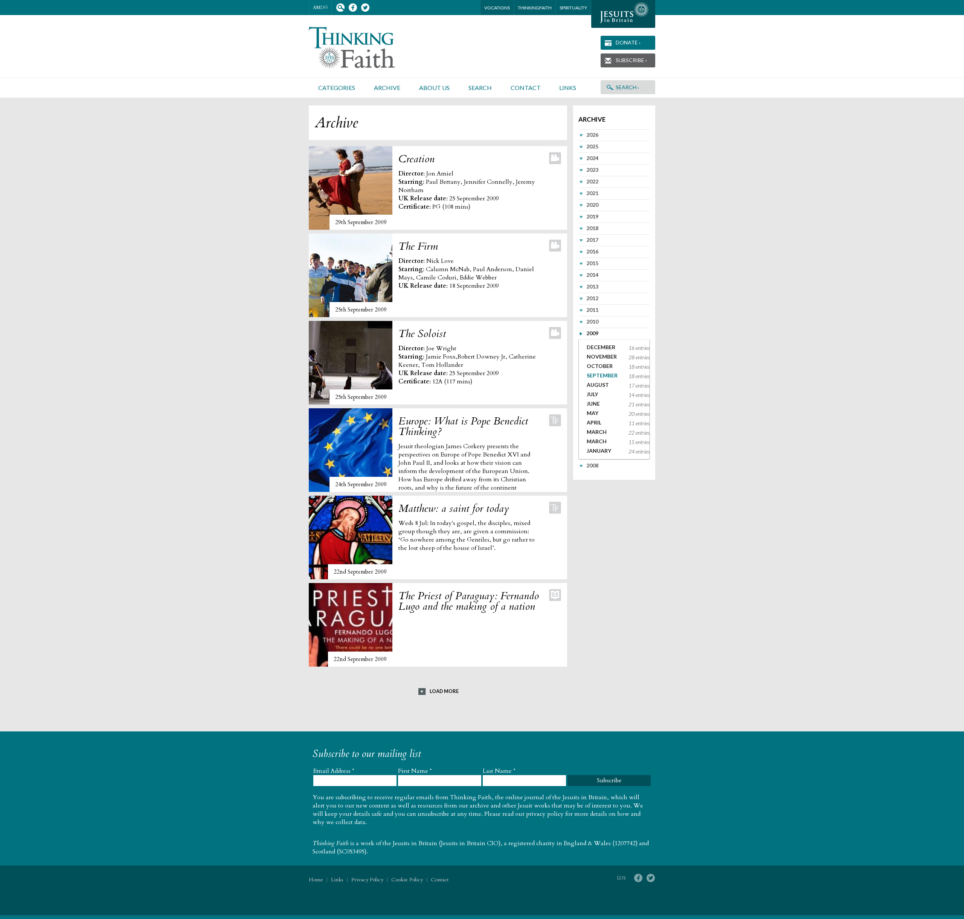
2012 (592, 298)
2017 (592, 240)
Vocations (497, 8)
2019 (592, 216)
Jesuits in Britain (415, 843)
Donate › (628, 42)
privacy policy (545, 814)
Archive (387, 87)
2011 (592, 310)
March (597, 432)
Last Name (499, 771)
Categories (336, 87)
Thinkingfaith (535, 8)
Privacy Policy (367, 879)
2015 (592, 263)
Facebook (352, 7)
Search (340, 7)
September (602, 375)
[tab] (614, 134)
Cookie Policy (407, 879)
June (593, 403)
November (602, 356)
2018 (592, 228)
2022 (592, 181)
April (594, 422)
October (600, 366)
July (592, 394)
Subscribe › (631, 60)
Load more (444, 691)
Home (316, 879)
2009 (592, 333)
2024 (592, 158)
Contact (526, 87)
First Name (415, 771)
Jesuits (623, 14)
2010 (592, 321)
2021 (592, 193)
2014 (592, 275)
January (599, 450)
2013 (592, 286)
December (601, 347)
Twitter (365, 7)
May (592, 413)
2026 (592, 134)
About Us (434, 87)
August (598, 385)
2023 (592, 169)
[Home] (361, 48)
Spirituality (573, 8)
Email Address (333, 771)
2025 (592, 146)
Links (567, 87)
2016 (592, 251)
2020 (592, 205)
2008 (592, 465)
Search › (627, 87)
